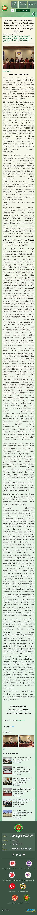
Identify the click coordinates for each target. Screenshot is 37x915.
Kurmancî (25, 10)
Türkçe (19, 10)
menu (33, 14)
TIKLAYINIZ (21, 720)
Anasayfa (6, 34)
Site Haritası (5, 910)
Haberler (13, 34)
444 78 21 (15, 840)
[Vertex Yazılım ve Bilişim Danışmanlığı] (30, 911)
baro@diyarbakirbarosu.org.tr (21, 849)
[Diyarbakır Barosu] (5, 8)
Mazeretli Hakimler (23, 3)
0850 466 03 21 (17, 844)
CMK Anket (14, 3)
